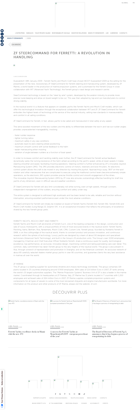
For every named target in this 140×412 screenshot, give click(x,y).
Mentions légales (72, 403)
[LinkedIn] (2, 37)
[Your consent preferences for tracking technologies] (2, 309)
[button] (126, 3)
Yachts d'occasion (77, 398)
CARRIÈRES (114, 33)
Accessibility (94, 403)
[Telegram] (2, 41)
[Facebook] (2, 30)
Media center (92, 398)
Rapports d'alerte (39, 398)
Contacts (123, 33)
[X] (2, 34)
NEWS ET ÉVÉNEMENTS (96, 33)
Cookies (84, 403)
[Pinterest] (2, 44)
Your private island (42, 33)
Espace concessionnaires (58, 398)
